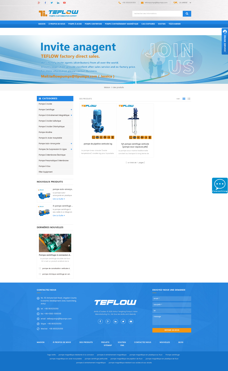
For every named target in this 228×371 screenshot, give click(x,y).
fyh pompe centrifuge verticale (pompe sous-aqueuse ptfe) (135, 145)
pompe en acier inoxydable (50, 138)
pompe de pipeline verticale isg (98, 144)
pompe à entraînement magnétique (121, 24)
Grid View (184, 99)
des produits (86, 342)
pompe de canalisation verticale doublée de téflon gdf (64, 268)
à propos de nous (57, 24)
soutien (161, 24)
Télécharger (174, 24)
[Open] (225, 41)
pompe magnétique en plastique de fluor (162, 359)
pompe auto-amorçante (49, 143)
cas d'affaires (148, 24)
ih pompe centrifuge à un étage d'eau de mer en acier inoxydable (63, 206)
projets (105, 342)
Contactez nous (46, 31)
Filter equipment (46, 172)
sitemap (108, 345)
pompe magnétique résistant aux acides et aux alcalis (130, 363)
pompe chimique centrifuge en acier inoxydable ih (62, 274)
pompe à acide (75, 24)
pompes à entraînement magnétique (111, 355)
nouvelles (165, 342)
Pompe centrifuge (93, 24)
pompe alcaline (45, 132)
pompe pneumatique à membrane (53, 160)
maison (41, 24)
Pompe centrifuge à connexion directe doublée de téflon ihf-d (55, 255)
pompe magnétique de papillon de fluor (126, 359)
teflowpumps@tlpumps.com (156, 2)
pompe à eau (44, 166)
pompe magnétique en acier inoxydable (66, 359)
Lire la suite (58, 199)
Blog (180, 342)
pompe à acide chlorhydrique (52, 126)
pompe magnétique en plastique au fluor (146, 355)
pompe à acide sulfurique (50, 121)
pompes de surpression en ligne (53, 149)
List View (189, 99)
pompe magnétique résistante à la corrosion (76, 355)
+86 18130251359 (51, 308)
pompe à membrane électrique (52, 155)
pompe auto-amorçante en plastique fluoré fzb (63, 189)
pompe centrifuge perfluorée (96, 359)
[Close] (225, 56)
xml (122, 345)
